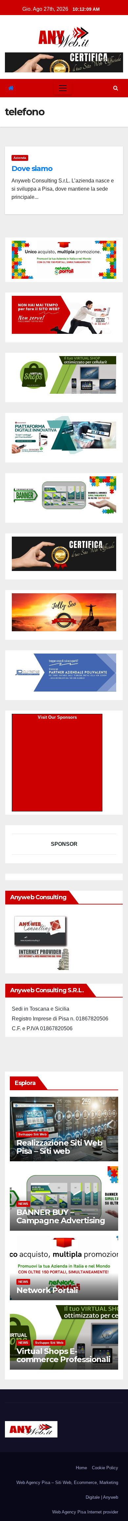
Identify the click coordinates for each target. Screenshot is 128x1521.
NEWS (23, 1204)
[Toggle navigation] (62, 88)
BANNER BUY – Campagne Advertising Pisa (60, 1220)
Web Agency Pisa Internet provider (85, 1512)
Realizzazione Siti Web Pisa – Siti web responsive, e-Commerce (59, 1155)
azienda (19, 158)
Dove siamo (32, 168)
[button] (115, 88)
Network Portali (47, 1290)
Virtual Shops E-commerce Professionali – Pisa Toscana (63, 1359)
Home (81, 1467)
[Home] (11, 88)
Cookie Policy (105, 1467)
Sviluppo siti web (32, 1134)
